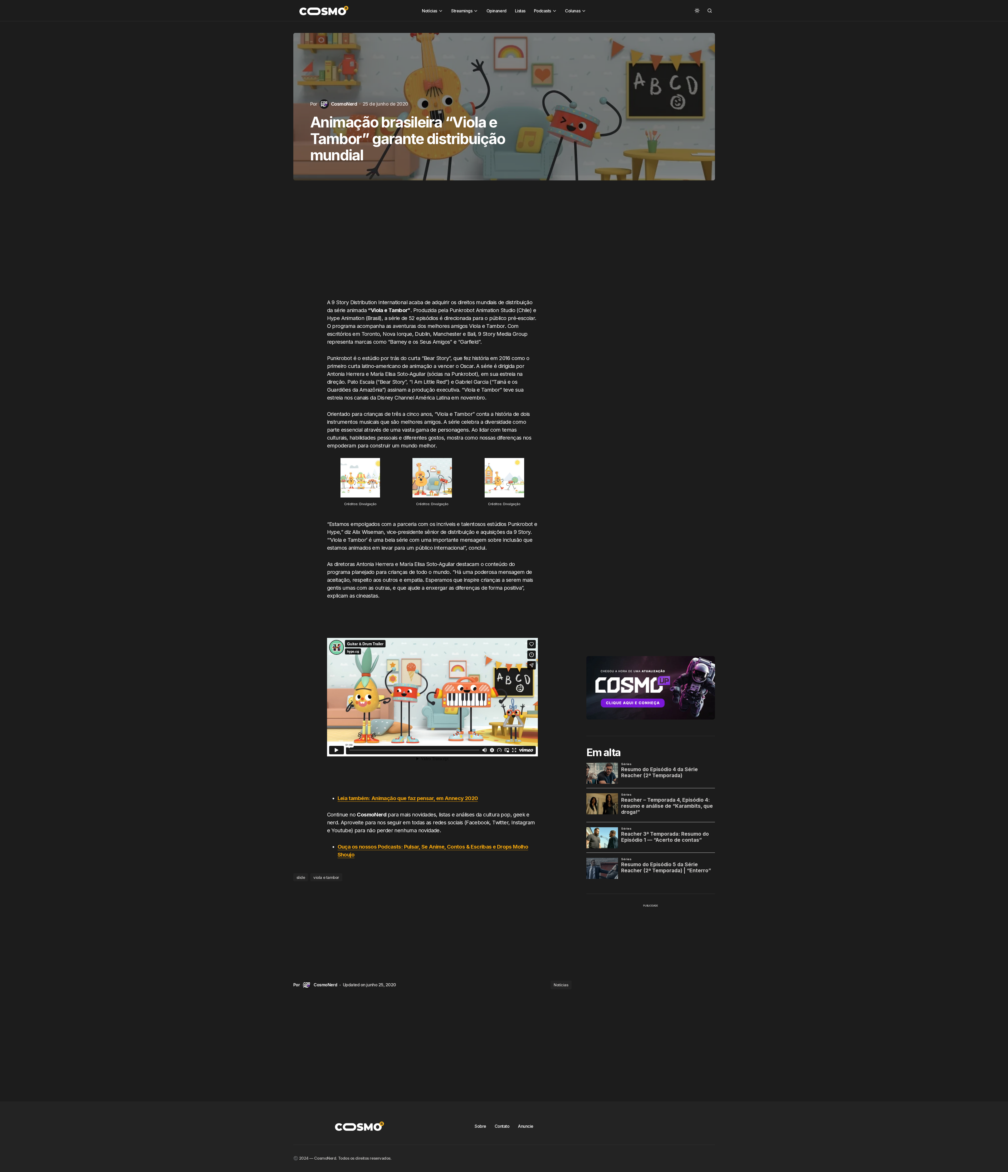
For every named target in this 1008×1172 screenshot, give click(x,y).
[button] (697, 10)
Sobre (480, 1126)
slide (300, 877)
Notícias (561, 984)
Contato (502, 1126)
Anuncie (525, 1126)
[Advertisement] (432, 245)
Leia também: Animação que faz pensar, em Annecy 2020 (408, 798)
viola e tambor (326, 877)
